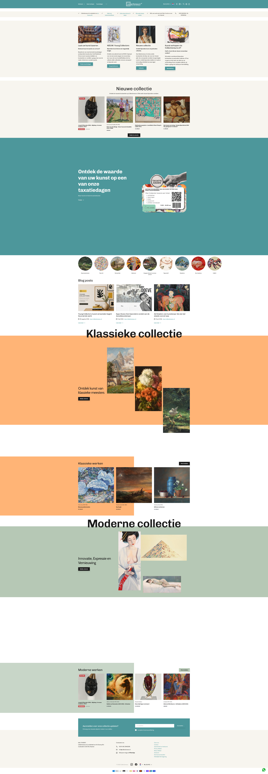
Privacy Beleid (157, 748)
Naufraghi (118, 507)
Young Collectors (113, 66)
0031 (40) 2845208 (124, 746)
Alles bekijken (184, 463)
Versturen (156, 752)
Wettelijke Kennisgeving (160, 756)
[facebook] (136, 764)
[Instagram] (131, 764)
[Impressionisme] (85, 264)
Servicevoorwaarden (159, 754)
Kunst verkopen (90, 4)
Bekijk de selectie (134, 135)
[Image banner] (164, 196)
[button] (187, 264)
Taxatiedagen (99, 4)
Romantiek (117, 273)
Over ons (156, 742)
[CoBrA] (214, 264)
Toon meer (106, 4)
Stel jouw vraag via (127, 752)
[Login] (186, 4)
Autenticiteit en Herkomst (161, 746)
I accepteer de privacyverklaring (145, 730)
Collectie (141, 68)
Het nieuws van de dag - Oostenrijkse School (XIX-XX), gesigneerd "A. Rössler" (176, 126)
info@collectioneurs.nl (125, 749)
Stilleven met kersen (159, 507)
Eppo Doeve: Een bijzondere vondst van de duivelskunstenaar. (132, 315)
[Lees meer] (180, 4)
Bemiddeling (170, 68)
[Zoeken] (183, 4)
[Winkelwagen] (189, 4)
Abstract (133, 273)
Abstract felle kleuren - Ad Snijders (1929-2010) (176, 704)
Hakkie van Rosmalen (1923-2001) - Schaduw (118, 704)
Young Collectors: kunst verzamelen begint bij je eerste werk (95, 315)
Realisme (182, 273)
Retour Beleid (157, 750)
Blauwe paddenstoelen (84, 507)
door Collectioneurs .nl (96, 319)
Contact (156, 744)
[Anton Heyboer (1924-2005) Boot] (177, 35)
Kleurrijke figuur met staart (142, 704)
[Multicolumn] (89, 35)
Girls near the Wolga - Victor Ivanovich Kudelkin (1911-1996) (119, 127)
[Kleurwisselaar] (177, 4)
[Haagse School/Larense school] (150, 264)
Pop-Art (101, 273)
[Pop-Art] (101, 264)
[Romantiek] (117, 264)
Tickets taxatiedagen (85, 64)
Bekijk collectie (84, 398)
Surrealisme (198, 273)
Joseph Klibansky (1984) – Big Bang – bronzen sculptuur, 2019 (90, 126)
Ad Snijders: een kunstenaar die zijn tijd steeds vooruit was (169, 315)
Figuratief (166, 273)
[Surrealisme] (198, 264)
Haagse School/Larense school (150, 273)
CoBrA (214, 273)
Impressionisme (85, 273)
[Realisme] (182, 264)
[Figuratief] (166, 264)
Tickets (80, 200)
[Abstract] (134, 264)
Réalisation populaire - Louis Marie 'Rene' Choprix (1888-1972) (148, 126)
